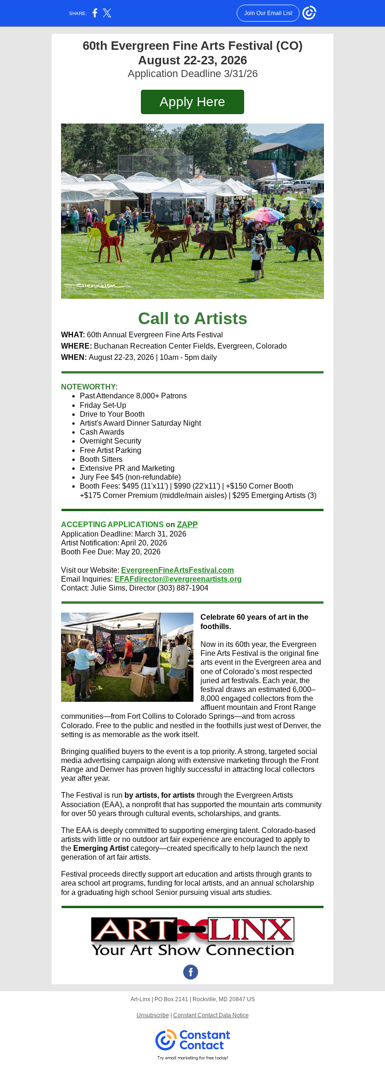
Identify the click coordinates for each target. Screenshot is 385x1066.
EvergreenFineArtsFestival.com (177, 570)
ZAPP (187, 524)
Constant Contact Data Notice (211, 1015)
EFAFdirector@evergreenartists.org (178, 579)
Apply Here (192, 101)
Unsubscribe (153, 1015)
